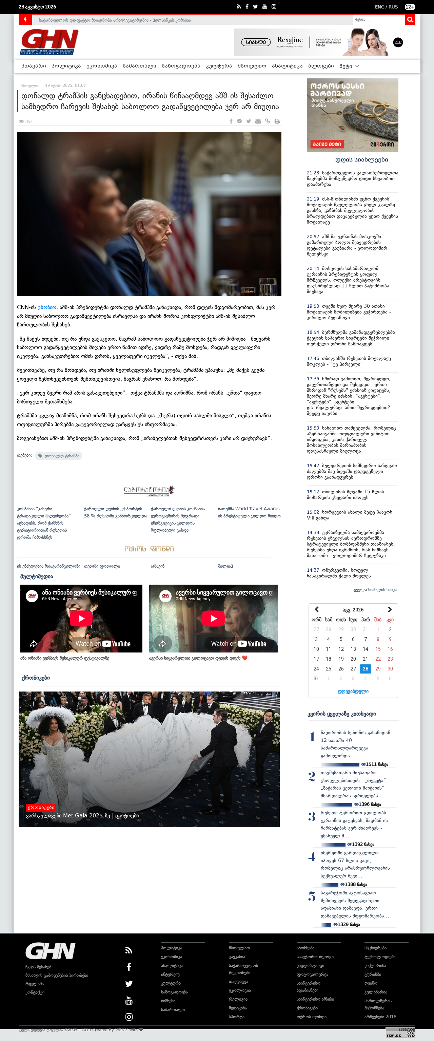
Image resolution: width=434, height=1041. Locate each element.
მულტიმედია (36, 576)
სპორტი (236, 1016)
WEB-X (121, 1029)
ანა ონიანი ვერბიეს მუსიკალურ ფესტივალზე (64, 658)
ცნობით (47, 307)
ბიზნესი (168, 1000)
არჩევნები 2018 (380, 1016)
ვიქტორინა (375, 965)
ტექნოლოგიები (379, 956)
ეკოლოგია (240, 990)
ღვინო (370, 983)
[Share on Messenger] (239, 121)
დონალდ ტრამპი (60, 455)
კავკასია (237, 956)
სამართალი (139, 66)
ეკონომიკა (101, 66)
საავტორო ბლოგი (315, 956)
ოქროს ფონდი (312, 1016)
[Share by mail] (258, 121)
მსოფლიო (252, 66)
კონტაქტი (34, 992)
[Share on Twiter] (248, 121)
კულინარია (375, 992)
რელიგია (238, 999)
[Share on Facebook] (231, 121)
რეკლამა (34, 983)
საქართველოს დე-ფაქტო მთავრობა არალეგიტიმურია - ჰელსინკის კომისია (115, 19)
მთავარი (33, 66)
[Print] (277, 121)
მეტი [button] (346, 66)
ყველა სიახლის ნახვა (375, 589)
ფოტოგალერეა (312, 974)
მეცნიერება (375, 947)
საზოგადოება (181, 66)
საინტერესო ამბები (315, 999)
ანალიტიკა (287, 66)
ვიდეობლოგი (310, 965)
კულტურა (219, 66)
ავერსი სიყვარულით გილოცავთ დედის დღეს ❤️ (198, 658)
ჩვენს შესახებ (38, 966)
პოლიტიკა (66, 66)
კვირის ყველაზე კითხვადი (342, 713)
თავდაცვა (238, 981)
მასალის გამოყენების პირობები (56, 975)
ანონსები (305, 947)
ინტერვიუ (170, 974)
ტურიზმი (372, 974)
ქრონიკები (36, 677)
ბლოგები (321, 66)
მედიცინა (238, 1007)
